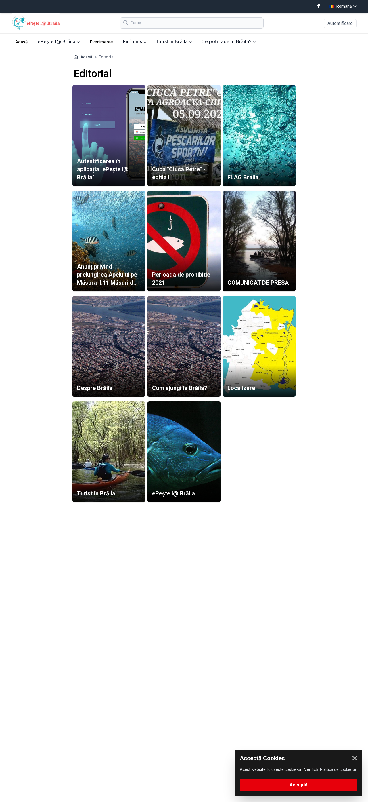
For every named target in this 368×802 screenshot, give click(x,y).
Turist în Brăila (172, 41)
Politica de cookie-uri (338, 769)
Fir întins (133, 41)
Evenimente (101, 42)
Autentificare (340, 23)
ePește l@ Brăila (57, 41)
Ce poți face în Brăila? (227, 41)
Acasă (21, 42)
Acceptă (299, 785)
